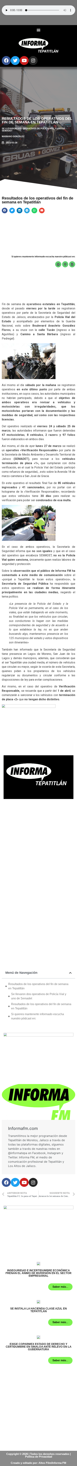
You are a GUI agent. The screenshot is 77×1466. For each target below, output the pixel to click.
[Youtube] (24, 60)
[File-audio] (72, 264)
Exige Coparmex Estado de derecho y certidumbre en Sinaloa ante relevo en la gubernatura (38, 1346)
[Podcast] (65, 264)
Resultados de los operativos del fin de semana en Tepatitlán (38, 986)
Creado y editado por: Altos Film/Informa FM (38, 1462)
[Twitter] (15, 60)
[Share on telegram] (27, 210)
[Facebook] (6, 60)
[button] (39, 30)
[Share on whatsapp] (34, 210)
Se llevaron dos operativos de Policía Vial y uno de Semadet (38, 996)
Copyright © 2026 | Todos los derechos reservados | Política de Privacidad (38, 1455)
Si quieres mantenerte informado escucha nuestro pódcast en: (37, 1016)
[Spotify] (58, 264)
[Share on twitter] (12, 210)
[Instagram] (33, 60)
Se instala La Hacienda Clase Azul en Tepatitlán (38, 1310)
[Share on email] (42, 210)
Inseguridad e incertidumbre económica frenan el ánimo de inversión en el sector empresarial (38, 1273)
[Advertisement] (38, 844)
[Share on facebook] (5, 210)
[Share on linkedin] (19, 210)
